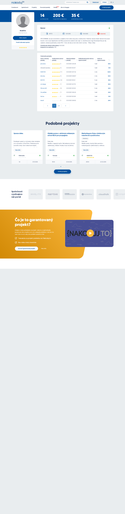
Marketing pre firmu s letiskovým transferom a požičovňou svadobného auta (93, 135)
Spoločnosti (25, 7)
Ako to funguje (65, 7)
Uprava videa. (18, 133)
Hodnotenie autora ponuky (57, 59)
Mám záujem (23, 38)
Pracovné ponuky (45, 7)
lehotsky (42, 76)
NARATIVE (43, 72)
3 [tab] (64, 166)
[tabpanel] (28, 147)
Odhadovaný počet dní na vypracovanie (85, 59)
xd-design (43, 84)
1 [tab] (61, 166)
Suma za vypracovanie (101, 59)
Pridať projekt (106, 7)
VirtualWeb (43, 92)
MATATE (42, 80)
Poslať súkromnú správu (23, 42)
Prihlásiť (104, 2)
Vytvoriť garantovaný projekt (26, 248)
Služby (55, 7)
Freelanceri (14, 7)
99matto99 (43, 88)
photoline (43, 64)
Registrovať (96, 2)
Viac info (17, 150)
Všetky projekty (62, 171)
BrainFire (23, 31)
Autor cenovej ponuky (44, 59)
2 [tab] (62, 166)
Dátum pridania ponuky (70, 59)
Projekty (34, 7)
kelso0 (42, 100)
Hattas (42, 96)
